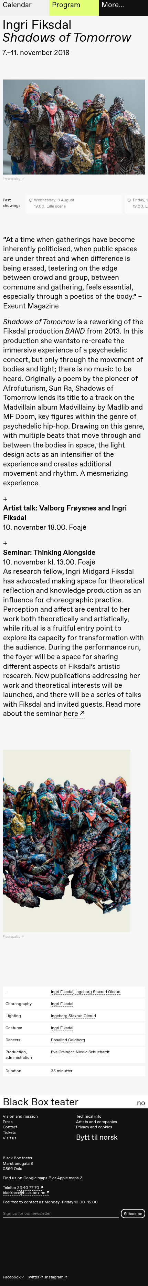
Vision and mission (20, 1116)
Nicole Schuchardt (92, 1052)
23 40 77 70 (28, 1187)
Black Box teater (40, 1102)
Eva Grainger (62, 1052)
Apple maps (68, 1178)
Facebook (12, 1277)
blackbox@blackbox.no (24, 1192)
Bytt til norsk (97, 1137)
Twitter (33, 1277)
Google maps (35, 1178)
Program (66, 4)
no (141, 1102)
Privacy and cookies (94, 1127)
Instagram (54, 1277)
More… (113, 4)
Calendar (17, 4)
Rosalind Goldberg (68, 1040)
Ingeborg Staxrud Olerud (97, 991)
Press (8, 1122)
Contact (10, 1127)
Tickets (9, 1132)
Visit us (10, 1138)
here (71, 713)
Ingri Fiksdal (62, 991)
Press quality (12, 179)
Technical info (89, 1116)
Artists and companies (96, 1122)
